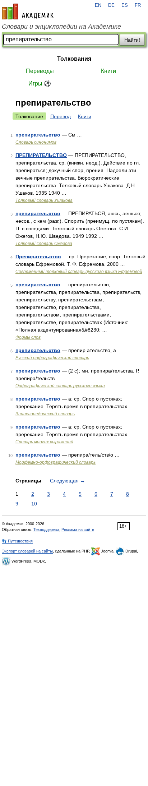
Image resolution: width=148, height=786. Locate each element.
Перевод (60, 116)
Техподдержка (46, 529)
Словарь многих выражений (44, 441)
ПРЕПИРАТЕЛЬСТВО (41, 155)
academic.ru (28, 11)
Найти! (132, 40)
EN (98, 5)
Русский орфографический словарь (52, 357)
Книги (108, 71)
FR (138, 5)
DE (111, 5)
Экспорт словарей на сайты (27, 551)
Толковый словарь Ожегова (43, 243)
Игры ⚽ (39, 83)
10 (34, 504)
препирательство (37, 135)
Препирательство (38, 256)
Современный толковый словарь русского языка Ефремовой (78, 271)
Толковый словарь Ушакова (44, 200)
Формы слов (28, 337)
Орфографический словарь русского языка (60, 385)
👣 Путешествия (17, 541)
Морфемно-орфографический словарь (55, 462)
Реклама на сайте (77, 529)
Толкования (74, 59)
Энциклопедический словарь (45, 413)
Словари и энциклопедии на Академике (61, 26)
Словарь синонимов (35, 142)
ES (124, 5)
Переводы (40, 71)
